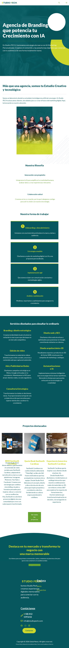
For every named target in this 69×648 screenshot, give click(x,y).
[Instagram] (25, 626)
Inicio (39, 586)
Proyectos (41, 590)
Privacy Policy (19, 644)
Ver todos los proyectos (34, 517)
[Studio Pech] (9, 2)
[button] (59, 2)
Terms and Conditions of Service (45, 644)
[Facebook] (22, 626)
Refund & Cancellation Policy (30, 644)
